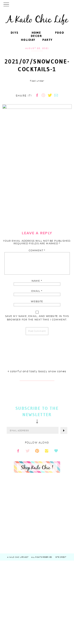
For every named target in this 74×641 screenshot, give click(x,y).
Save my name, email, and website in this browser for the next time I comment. (37, 317)
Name (37, 280)
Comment (37, 250)
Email (37, 291)
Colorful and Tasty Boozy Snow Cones (38, 371)
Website (37, 301)
